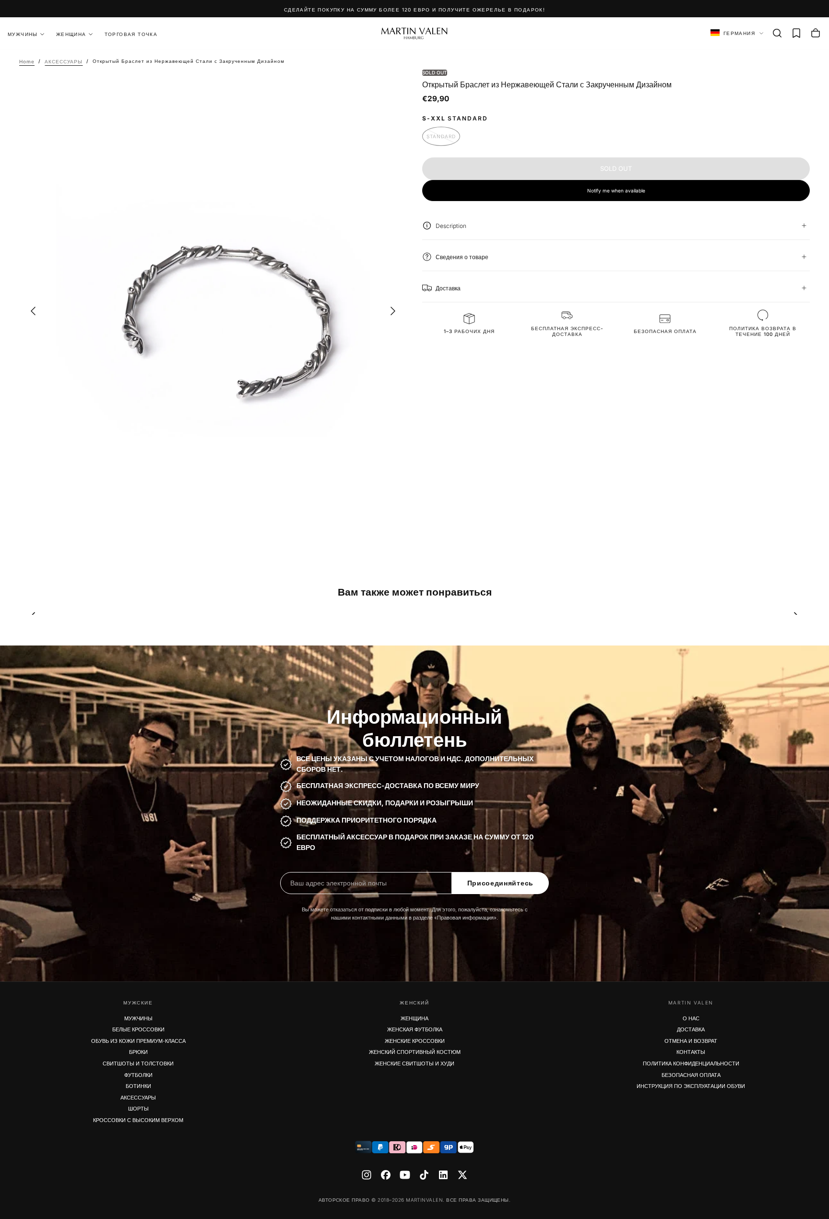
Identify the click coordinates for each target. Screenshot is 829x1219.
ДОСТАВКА (691, 1029)
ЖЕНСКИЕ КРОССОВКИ (415, 1041)
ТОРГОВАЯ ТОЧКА (131, 34)
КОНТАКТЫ (690, 1052)
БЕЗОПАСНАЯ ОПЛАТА (691, 1075)
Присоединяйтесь (500, 883)
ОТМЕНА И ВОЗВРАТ (690, 1041)
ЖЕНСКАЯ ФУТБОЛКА (414, 1029)
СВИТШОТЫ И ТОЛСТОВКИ (138, 1063)
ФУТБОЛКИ (138, 1075)
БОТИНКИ (138, 1086)
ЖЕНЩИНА (71, 34)
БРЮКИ (138, 1052)
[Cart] (815, 33)
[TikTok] (424, 1175)
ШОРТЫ (138, 1108)
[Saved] (796, 33)
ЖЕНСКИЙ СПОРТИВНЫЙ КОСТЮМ (415, 1052)
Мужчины (23, 34)
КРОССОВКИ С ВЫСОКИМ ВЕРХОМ (138, 1120)
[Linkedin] (443, 1175)
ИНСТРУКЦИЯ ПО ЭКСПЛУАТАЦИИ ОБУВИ (691, 1086)
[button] (777, 33)
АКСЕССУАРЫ (138, 1097)
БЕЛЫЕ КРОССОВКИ (138, 1029)
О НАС (691, 1018)
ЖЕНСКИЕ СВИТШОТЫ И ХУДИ (414, 1063)
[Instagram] (366, 1175)
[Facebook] (385, 1175)
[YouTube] (405, 1175)
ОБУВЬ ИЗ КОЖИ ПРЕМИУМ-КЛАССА (138, 1041)
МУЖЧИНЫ (138, 1018)
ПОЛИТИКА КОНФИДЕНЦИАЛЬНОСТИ (691, 1063)
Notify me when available (616, 190)
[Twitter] (462, 1175)
